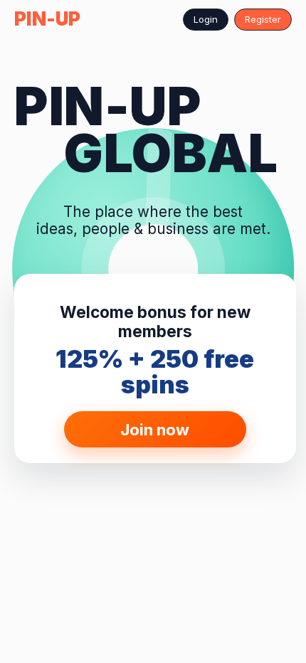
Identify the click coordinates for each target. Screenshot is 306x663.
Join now (154, 429)
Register (263, 19)
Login (206, 19)
